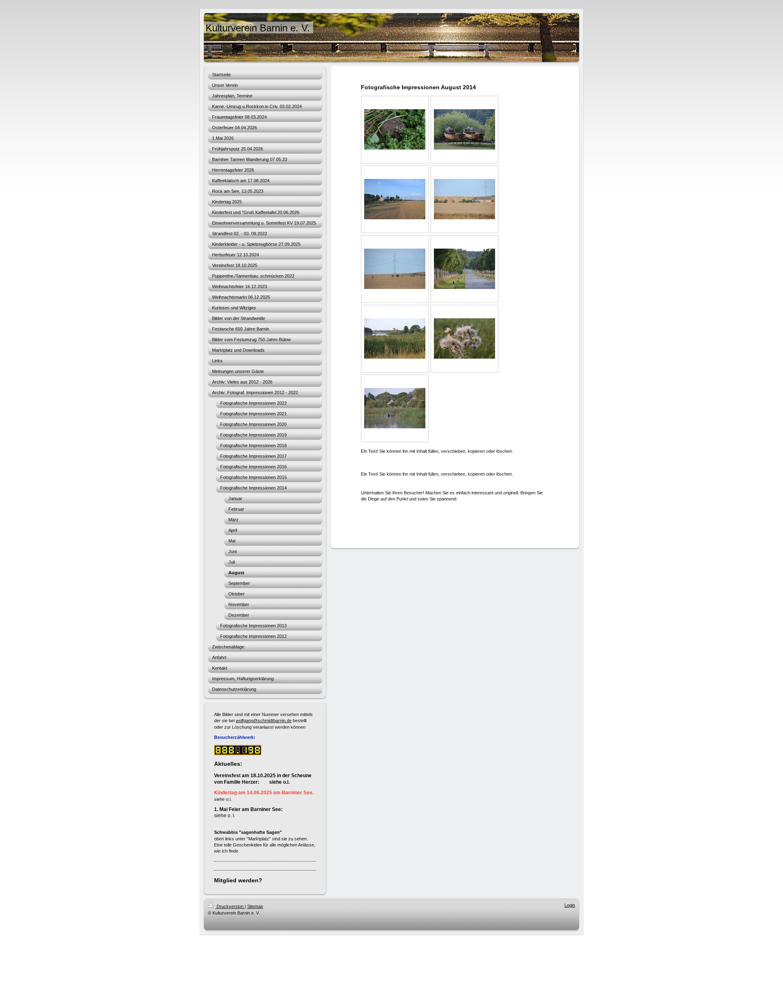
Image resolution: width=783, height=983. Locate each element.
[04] (464, 199)
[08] (464, 338)
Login (569, 905)
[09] (394, 408)
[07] (394, 338)
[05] (394, 269)
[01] (394, 129)
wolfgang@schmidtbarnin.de (264, 720)
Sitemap (255, 906)
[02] (464, 129)
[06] (464, 269)
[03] (394, 199)
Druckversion (230, 906)
